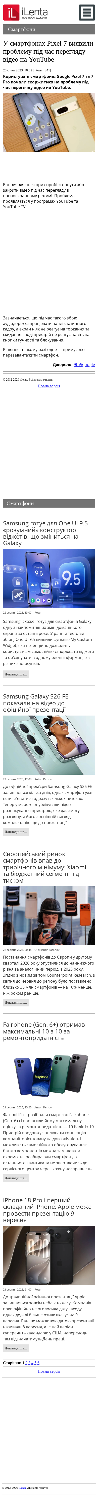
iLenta (22, 1487)
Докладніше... (16, 674)
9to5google (84, 364)
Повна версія (49, 386)
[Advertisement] (49, 165)
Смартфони (21, 29)
